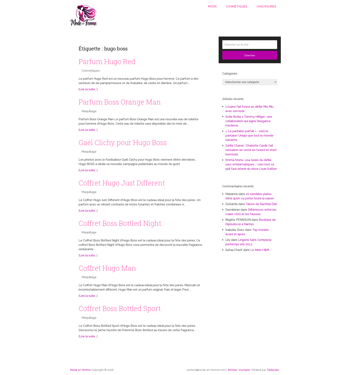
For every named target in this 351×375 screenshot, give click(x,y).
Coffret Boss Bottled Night (120, 223)
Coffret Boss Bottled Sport (120, 308)
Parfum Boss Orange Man (120, 101)
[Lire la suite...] (88, 89)
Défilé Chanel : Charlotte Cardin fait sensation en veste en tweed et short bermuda (251, 150)
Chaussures (266, 6)
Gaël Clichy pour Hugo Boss (123, 142)
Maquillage (89, 111)
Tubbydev (273, 369)
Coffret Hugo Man (107, 267)
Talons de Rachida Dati (261, 204)
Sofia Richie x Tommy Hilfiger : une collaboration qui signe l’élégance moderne (248, 121)
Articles (232, 369)
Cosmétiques (236, 6)
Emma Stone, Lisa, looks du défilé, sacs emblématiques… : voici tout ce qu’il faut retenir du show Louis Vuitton (251, 164)
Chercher (249, 55)
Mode (212, 6)
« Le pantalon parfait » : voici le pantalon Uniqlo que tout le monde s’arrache (249, 135)
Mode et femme (80, 369)
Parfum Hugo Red (107, 61)
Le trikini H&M (259, 250)
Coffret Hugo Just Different (122, 182)
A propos (244, 369)
